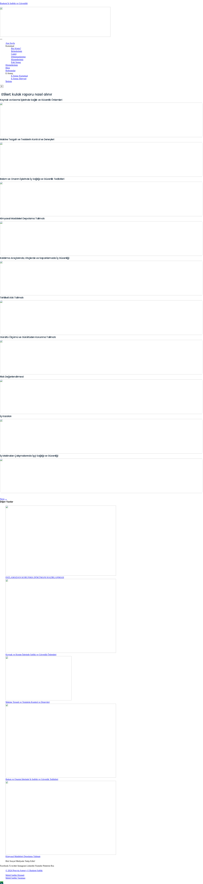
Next (3, 499)
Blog (8, 68)
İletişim (9, 81)
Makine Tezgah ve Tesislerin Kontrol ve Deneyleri (27, 139)
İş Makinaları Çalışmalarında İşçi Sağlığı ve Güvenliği (29, 455)
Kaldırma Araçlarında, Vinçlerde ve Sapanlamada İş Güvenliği (34, 258)
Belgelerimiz (16, 51)
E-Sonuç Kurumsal (19, 76)
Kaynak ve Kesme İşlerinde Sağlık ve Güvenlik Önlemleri (31, 99)
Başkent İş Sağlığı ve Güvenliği (14, 3)
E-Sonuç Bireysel (18, 78)
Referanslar (10, 70)
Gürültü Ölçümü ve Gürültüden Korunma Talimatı (28, 337)
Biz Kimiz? (16, 48)
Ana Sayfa (10, 43)
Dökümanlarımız (18, 57)
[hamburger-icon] (1, 39)
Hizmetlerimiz (17, 59)
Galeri (13, 54)
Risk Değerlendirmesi (11, 376)
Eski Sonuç (16, 62)
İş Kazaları (5, 416)
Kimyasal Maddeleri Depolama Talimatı (22, 218)
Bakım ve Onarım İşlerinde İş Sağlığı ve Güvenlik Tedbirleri (32, 179)
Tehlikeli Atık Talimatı (11, 297)
